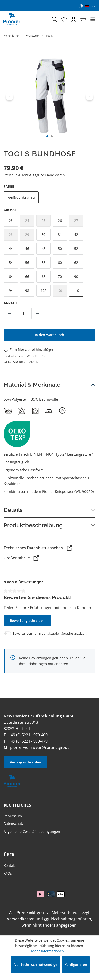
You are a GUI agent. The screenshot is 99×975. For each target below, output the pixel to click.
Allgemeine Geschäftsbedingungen (32, 831)
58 (43, 262)
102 (43, 290)
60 (60, 262)
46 (27, 248)
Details (13, 509)
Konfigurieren (75, 964)
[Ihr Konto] (73, 19)
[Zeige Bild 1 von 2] (47, 136)
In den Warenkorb (49, 334)
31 (60, 234)
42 (76, 234)
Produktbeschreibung (33, 525)
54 (11, 262)
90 (76, 276)
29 (29, 236)
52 (76, 248)
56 (27, 262)
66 (27, 276)
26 (60, 220)
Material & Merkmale (32, 384)
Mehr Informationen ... (49, 951)
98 (27, 290)
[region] (49, 96)
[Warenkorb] (83, 19)
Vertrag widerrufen (25, 762)
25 (46, 222)
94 (11, 290)
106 (62, 292)
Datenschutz (14, 823)
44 (11, 248)
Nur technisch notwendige (35, 964)
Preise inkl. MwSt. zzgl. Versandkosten (34, 175)
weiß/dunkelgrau (21, 197)
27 (78, 222)
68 (43, 276)
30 (43, 234)
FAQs (8, 873)
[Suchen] (54, 19)
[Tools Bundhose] (49, 96)
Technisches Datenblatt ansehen (33, 548)
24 (29, 222)
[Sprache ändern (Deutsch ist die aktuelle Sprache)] (87, 6)
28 (13, 236)
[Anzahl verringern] (9, 313)
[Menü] (93, 19)
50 (60, 248)
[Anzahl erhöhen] (37, 313)
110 (76, 290)
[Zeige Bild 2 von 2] (52, 136)
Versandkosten (21, 919)
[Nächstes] (89, 96)
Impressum (13, 816)
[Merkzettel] (64, 19)
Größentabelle (17, 558)
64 (11, 276)
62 (76, 262)
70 (60, 276)
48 (43, 248)
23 (11, 220)
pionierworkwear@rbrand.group (40, 747)
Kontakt (10, 865)
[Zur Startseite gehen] (11, 19)
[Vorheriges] (9, 96)
